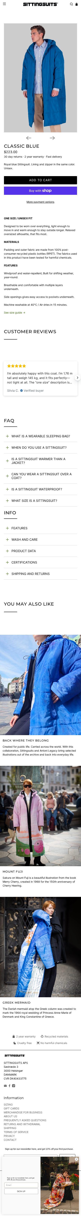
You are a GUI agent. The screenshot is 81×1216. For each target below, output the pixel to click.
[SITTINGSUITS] (40, 4)
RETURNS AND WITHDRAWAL (22, 1124)
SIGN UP (21, 1191)
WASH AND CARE (24, 539)
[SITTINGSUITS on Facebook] (9, 1086)
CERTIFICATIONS (24, 562)
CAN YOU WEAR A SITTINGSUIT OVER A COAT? (41, 476)
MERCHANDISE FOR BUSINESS (23, 1112)
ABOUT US (10, 1116)
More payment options (40, 201)
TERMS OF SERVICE (16, 1132)
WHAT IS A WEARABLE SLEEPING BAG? (40, 436)
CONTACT (10, 1140)
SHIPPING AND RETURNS (30, 574)
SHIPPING (10, 1128)
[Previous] (28, 138)
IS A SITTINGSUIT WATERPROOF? (36, 489)
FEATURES (19, 528)
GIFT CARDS (11, 1108)
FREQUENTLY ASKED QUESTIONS (25, 1120)
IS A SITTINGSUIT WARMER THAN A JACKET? (38, 461)
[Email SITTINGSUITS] (5, 1086)
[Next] (52, 138)
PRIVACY (9, 1136)
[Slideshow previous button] (3, 378)
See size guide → (14, 312)
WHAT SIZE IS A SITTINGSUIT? (34, 501)
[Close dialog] (76, 1159)
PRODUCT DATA (23, 551)
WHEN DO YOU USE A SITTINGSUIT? (39, 447)
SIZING (8, 1104)
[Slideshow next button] (78, 378)
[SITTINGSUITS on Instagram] (13, 1086)
